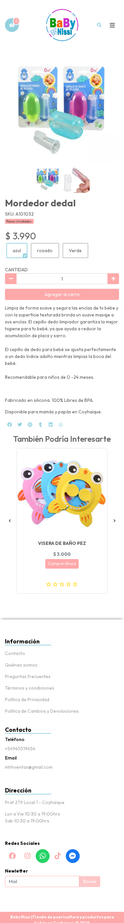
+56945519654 (20, 749)
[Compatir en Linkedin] (50, 424)
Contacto (15, 653)
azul (17, 250)
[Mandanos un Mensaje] (73, 856)
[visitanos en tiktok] (57, 856)
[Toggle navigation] (112, 25)
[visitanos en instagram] (27, 856)
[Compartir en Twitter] (19, 424)
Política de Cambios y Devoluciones (42, 711)
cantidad (16, 270)
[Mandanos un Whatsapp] (43, 856)
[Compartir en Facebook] (9, 424)
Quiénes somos (21, 665)
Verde (75, 250)
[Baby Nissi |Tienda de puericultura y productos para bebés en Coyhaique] (62, 25)
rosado (45, 250)
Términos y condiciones (29, 688)
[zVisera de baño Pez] (62, 493)
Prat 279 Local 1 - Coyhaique (34, 802)
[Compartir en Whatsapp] (60, 424)
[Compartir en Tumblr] (40, 424)
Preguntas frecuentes (28, 676)
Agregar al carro (62, 294)
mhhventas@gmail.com (29, 767)
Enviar (90, 881)
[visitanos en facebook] (13, 856)
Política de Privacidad (27, 699)
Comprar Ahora (62, 563)
